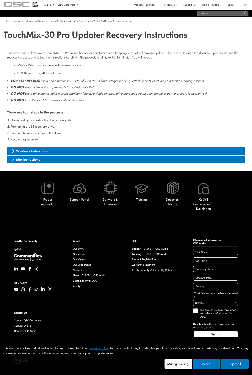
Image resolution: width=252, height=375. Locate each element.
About (76, 241)
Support (187, 5)
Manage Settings (178, 364)
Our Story (78, 249)
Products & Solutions (144, 5)
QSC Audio (20, 282)
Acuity (76, 286)
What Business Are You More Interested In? (215, 295)
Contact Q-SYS (22, 325)
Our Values (79, 259)
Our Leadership (82, 265)
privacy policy (205, 327)
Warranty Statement (143, 265)
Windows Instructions (32, 151)
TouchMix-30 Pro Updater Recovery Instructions (109, 21)
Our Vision (79, 254)
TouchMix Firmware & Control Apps (67, 21)
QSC (6, 21)
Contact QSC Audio (25, 331)
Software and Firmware (36, 21)
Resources (169, 5)
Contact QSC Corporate (27, 320)
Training (205, 5)
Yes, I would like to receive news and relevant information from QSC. (218, 313)
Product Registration (144, 259)
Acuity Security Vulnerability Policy (152, 270)
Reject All (235, 364)
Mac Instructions (28, 159)
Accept (206, 364)
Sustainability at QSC (85, 281)
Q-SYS (17, 250)
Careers (77, 270)
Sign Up (215, 334)
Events (215, 5)
